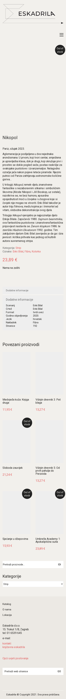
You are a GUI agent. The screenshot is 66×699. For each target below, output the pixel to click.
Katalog (7, 604)
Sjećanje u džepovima (15, 538)
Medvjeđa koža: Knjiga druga (16, 401)
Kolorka (36, 251)
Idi (59, 564)
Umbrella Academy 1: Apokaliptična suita (48, 540)
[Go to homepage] (33, 18)
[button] (61, 34)
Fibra (27, 251)
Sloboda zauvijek (13, 467)
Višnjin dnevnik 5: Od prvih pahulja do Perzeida (48, 470)
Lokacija (7, 615)
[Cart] (54, 35)
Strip (18, 248)
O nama (7, 609)
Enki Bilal (18, 251)
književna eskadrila (14, 647)
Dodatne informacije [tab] (17, 290)
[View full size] (7, 52)
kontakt (7, 643)
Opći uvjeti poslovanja (15, 658)
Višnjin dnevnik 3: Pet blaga (48, 401)
